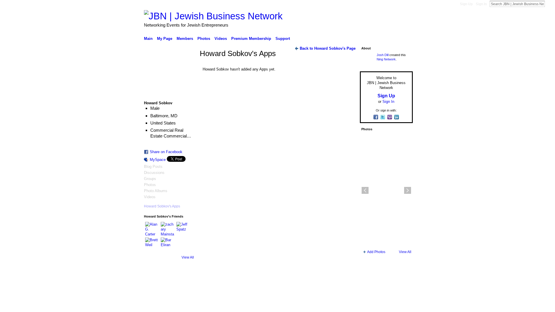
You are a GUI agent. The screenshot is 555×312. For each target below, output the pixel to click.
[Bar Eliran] (168, 244)
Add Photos (376, 252)
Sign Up (466, 4)
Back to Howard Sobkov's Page (328, 48)
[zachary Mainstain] (168, 229)
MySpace (158, 159)
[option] (386, 190)
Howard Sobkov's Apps (162, 206)
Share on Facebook (166, 152)
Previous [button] (365, 190)
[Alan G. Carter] (152, 229)
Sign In (481, 4)
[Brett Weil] (152, 244)
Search (549, 3)
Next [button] (407, 190)
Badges (347, 285)
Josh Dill (382, 55)
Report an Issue (370, 285)
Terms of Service (400, 285)
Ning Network (386, 59)
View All (188, 257)
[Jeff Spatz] (183, 229)
